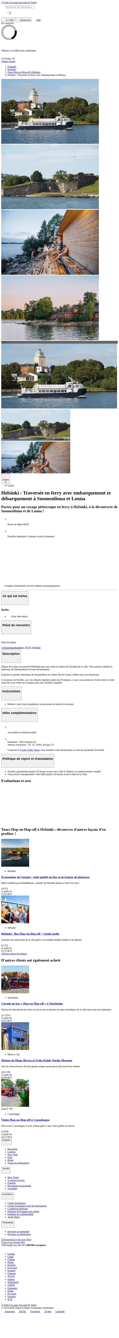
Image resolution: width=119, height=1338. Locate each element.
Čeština (11, 1259)
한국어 (11, 1276)
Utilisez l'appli (8, 61)
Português (12, 1288)
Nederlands (13, 1282)
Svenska (11, 1296)
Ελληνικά (12, 1267)
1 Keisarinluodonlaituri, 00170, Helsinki (21, 647)
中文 (9, 1299)
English (11, 1254)
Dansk (10, 1262)
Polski (10, 1291)
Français (11, 1273)
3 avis (11, 485)
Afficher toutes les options (14, 953)
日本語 (11, 1285)
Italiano (11, 1279)
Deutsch (11, 1265)
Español (11, 1270)
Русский (11, 1293)
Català (10, 1256)
